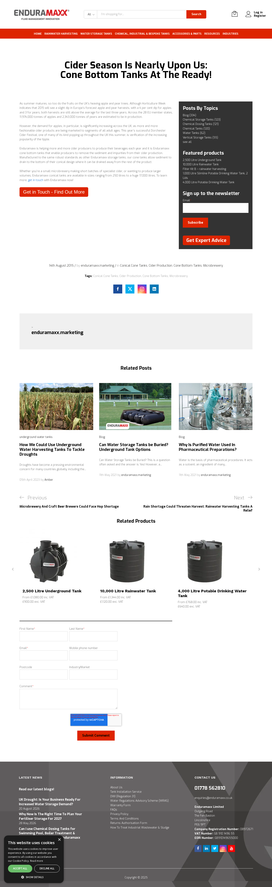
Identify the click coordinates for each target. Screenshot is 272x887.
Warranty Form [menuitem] (120, 805)
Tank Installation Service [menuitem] (126, 792)
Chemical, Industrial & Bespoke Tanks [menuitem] (142, 33)
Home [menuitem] (38, 33)
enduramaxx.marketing (98, 265)
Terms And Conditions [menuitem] (124, 819)
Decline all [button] (47, 868)
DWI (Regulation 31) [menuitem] (122, 796)
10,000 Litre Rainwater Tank (128, 591)
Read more (36, 861)
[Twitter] (129, 289)
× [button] (59, 839)
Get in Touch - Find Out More (54, 192)
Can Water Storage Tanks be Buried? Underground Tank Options (133, 447)
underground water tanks (36, 437)
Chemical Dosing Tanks (201, 124)
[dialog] (34, 859)
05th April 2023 (30, 480)
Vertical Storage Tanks (200, 137)
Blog (189, 115)
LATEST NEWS (30, 777)
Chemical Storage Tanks (202, 120)
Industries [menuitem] (230, 33)
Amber (48, 480)
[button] (34, 877)
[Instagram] (142, 289)
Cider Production (160, 265)
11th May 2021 (108, 475)
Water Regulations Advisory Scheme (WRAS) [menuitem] (139, 801)
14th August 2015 (61, 265)
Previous (13, 569)
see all (187, 142)
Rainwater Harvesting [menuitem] (61, 33)
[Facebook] (117, 289)
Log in (258, 12)
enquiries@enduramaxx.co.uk (213, 798)
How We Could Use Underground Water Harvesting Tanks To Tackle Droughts (52, 449)
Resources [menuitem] (212, 33)
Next (259, 569)
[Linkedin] (154, 289)
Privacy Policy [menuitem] (119, 814)
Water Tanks (194, 133)
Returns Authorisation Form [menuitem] (128, 823)
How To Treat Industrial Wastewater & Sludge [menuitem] (139, 827)
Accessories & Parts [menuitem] (187, 33)
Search (196, 14)
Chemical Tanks (196, 129)
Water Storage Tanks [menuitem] (96, 33)
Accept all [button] (20, 868)
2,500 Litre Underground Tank (52, 591)
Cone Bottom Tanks (188, 265)
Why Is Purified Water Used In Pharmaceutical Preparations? (208, 447)
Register (260, 16)
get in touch (35, 180)
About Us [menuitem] (116, 787)
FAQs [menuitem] (113, 810)
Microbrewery (213, 265)
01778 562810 (210, 788)
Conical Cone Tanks (133, 265)
